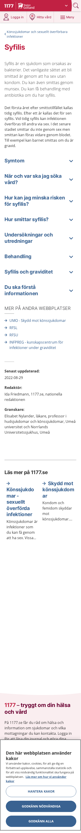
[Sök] (76, 5)
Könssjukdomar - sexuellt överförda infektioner (20, 502)
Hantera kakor (41, 791)
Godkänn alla (41, 821)
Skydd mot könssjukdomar (58, 489)
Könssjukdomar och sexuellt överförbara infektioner (37, 34)
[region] (40, 785)
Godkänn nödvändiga (41, 806)
